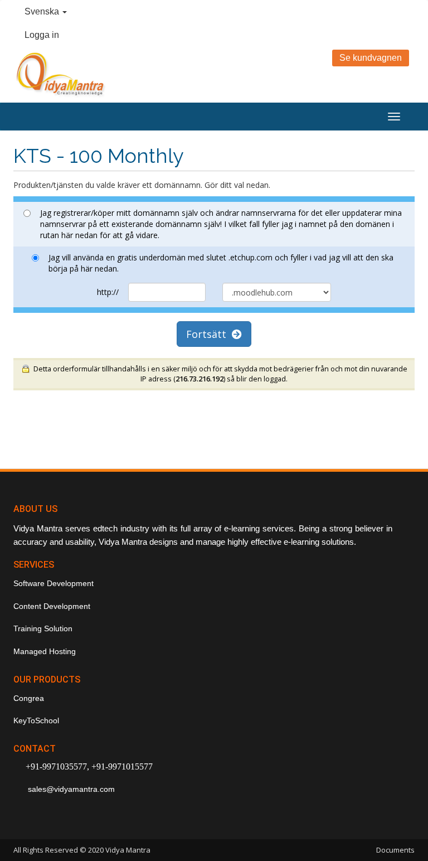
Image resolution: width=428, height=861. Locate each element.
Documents (395, 850)
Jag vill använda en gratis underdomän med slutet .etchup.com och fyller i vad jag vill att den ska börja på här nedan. (220, 263)
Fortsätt (209, 334)
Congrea (28, 698)
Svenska (43, 11)
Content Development (51, 606)
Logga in (42, 35)
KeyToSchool (36, 720)
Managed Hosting (44, 651)
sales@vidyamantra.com (70, 789)
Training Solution (42, 628)
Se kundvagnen (370, 57)
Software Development (53, 583)
